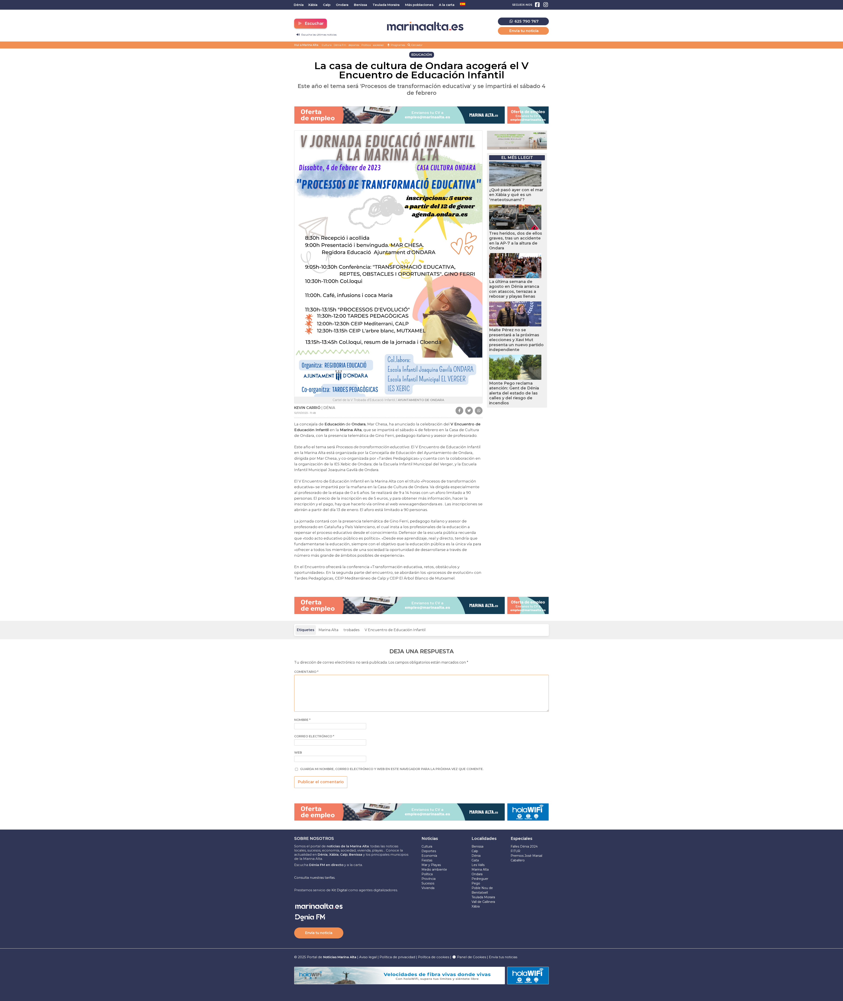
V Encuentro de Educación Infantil (395, 630)
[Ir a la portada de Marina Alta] (425, 26)
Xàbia (476, 906)
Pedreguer (480, 879)
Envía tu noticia (524, 31)
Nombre (302, 720)
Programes (397, 45)
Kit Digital (339, 890)
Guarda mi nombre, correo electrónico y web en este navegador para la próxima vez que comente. (391, 769)
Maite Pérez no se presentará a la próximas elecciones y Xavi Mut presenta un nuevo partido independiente (516, 340)
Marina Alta (328, 630)
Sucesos (428, 883)
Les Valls (478, 865)
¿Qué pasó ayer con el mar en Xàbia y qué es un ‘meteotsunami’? (516, 194)
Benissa (477, 846)
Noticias (430, 838)
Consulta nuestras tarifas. (314, 877)
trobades (351, 630)
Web (298, 752)
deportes (353, 45)
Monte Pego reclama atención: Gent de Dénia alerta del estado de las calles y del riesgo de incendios (514, 393)
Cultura (326, 45)
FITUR (515, 851)
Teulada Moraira (483, 897)
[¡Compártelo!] (459, 410)
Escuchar (314, 23)
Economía (429, 856)
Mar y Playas (431, 865)
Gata (475, 860)
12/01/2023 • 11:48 (305, 412)
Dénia (476, 856)
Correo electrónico (314, 736)
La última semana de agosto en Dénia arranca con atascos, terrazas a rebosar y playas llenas (514, 289)
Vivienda (428, 888)
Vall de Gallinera (483, 902)
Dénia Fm (340, 45)
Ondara (477, 874)
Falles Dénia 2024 (524, 846)
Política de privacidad (398, 957)
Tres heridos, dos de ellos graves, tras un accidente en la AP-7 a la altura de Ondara (515, 241)
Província (429, 879)
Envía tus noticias (503, 957)
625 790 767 (526, 21)
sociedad (378, 45)
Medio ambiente (434, 869)
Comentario (306, 672)
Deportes (429, 851)
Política (366, 45)
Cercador (417, 45)
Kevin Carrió (307, 408)
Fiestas (427, 860)
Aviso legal (368, 957)
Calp (475, 851)
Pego (476, 883)
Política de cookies (433, 957)
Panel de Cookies (471, 957)
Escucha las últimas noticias (319, 34)
